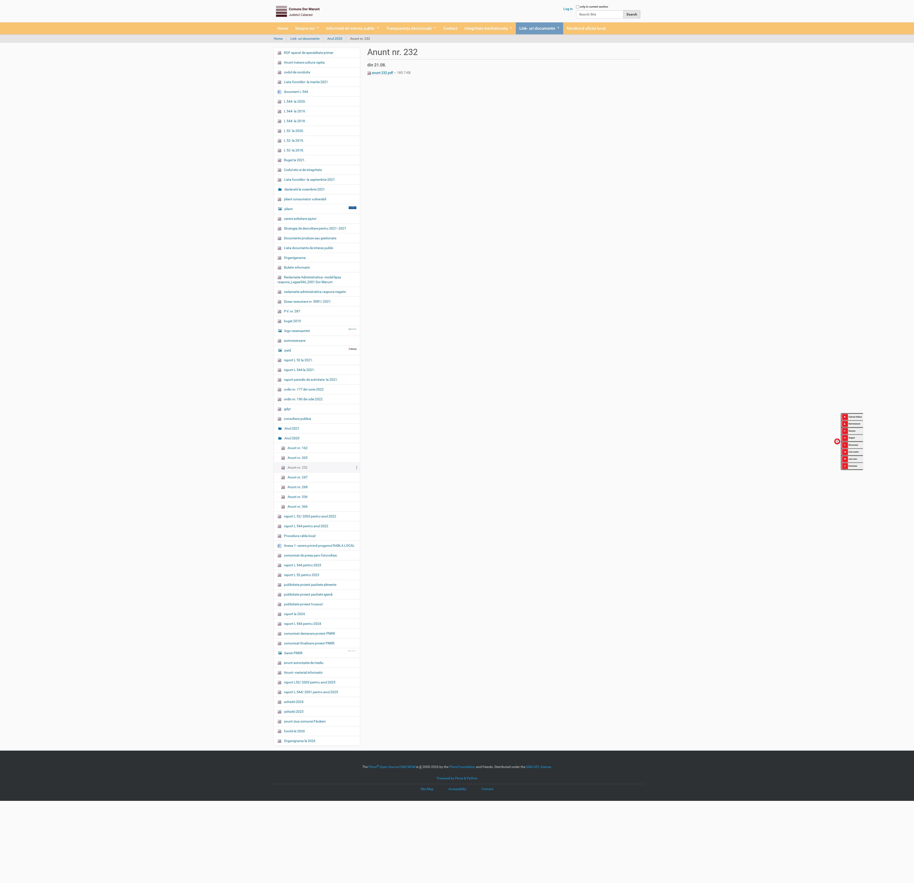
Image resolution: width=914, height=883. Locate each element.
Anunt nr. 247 (297, 477)
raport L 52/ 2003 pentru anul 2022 (309, 516)
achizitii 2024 (293, 702)
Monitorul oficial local (586, 28)
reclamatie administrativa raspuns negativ (314, 292)
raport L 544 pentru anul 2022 (305, 526)
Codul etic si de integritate (302, 170)
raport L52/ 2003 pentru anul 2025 (309, 682)
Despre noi (305, 28)
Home (282, 28)
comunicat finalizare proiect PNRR (308, 643)
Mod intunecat (854, 424)
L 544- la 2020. (294, 101)
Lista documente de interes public (308, 248)
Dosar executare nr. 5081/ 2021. (307, 301)
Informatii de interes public (350, 28)
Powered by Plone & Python (457, 778)
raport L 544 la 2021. (299, 370)
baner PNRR (293, 653)
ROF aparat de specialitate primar (308, 53)
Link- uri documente (537, 28)
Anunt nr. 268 (297, 487)
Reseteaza (853, 466)
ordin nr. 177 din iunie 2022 (303, 389)
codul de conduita (296, 72)
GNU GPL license (538, 767)
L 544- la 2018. (294, 121)
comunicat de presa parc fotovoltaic (310, 555)
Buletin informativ (296, 267)
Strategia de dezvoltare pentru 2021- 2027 (314, 228)
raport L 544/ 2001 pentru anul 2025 (310, 692)
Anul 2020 (334, 38)
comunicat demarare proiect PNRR (309, 633)
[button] (319, 28)
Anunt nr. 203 (297, 458)
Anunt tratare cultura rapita (304, 62)
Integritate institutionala (486, 28)
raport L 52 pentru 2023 (301, 575)
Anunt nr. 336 (297, 497)
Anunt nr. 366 (297, 506)
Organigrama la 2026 (299, 741)
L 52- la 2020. (293, 131)
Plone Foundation (462, 767)
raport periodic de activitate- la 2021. (310, 379)
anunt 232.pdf (382, 73)
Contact (450, 28)
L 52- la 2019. (293, 140)
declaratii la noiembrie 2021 (304, 189)
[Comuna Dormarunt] (297, 11)
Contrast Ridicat (855, 417)
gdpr (287, 409)
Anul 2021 (291, 428)
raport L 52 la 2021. (298, 360)
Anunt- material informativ (303, 672)
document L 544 (295, 92)
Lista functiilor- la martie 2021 (305, 82)
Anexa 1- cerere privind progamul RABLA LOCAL (319, 545)
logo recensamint (297, 331)
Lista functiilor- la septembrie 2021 (309, 179)
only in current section (594, 6)
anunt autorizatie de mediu (303, 663)
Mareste (849, 431)
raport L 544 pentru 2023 (302, 565)
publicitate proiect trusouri (303, 604)
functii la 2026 (294, 731)
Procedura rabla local (299, 536)
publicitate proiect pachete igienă (308, 594)
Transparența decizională (409, 28)
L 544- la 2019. (294, 111)
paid (287, 350)
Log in (568, 9)
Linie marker (854, 452)
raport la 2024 (294, 614)
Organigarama (294, 258)
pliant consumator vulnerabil (304, 199)
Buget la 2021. (294, 160)
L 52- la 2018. (293, 150)
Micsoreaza (851, 445)
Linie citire (853, 459)
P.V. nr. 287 (291, 311)
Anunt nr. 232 (297, 467)
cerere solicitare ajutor (300, 219)
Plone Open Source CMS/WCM (391, 767)
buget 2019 (292, 321)
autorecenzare (294, 340)
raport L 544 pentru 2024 (302, 624)
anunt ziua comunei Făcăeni (304, 721)
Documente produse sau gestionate (309, 238)
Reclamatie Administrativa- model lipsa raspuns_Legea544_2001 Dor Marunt (309, 279)
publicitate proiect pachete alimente (309, 585)
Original (849, 438)
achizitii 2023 (293, 711)
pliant (288, 209)
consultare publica (297, 419)
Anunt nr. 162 (297, 448)
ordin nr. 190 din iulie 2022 (303, 399)
